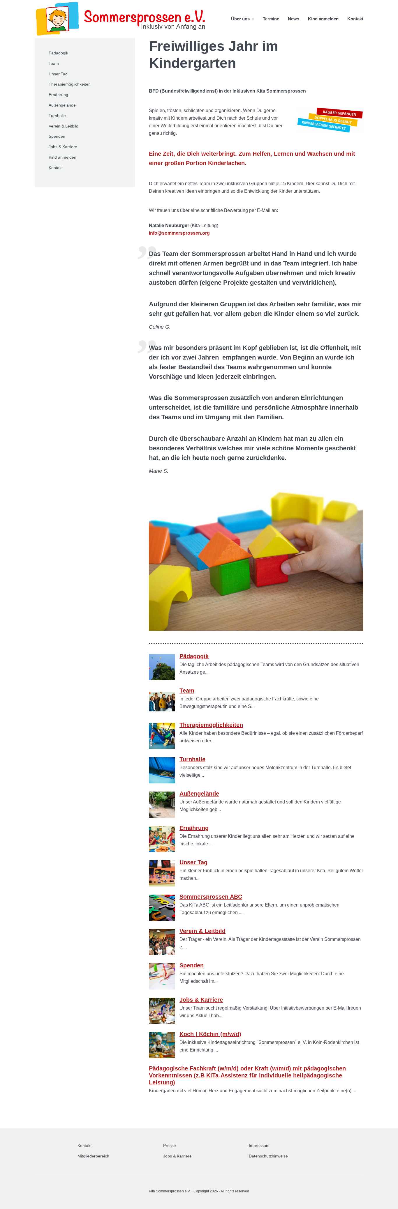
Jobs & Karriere (63, 146)
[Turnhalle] (162, 781)
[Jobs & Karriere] (162, 1022)
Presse (169, 1145)
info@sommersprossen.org (179, 233)
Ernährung (58, 94)
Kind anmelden (323, 18)
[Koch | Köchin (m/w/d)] (162, 1056)
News (293, 18)
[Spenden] (162, 987)
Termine (271, 18)
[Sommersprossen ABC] (162, 919)
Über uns (240, 18)
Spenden (57, 136)
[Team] (162, 713)
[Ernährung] (162, 850)
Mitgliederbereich (93, 1156)
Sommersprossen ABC (210, 896)
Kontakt (355, 18)
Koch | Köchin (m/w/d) (210, 1034)
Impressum (259, 1145)
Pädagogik (58, 53)
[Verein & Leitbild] (162, 953)
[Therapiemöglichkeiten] (162, 747)
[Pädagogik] (162, 678)
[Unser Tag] (162, 884)
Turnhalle (57, 115)
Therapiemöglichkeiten (70, 84)
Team (54, 63)
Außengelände (62, 105)
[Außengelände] (162, 816)
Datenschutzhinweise (268, 1156)
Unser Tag (58, 74)
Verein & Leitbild (63, 126)
